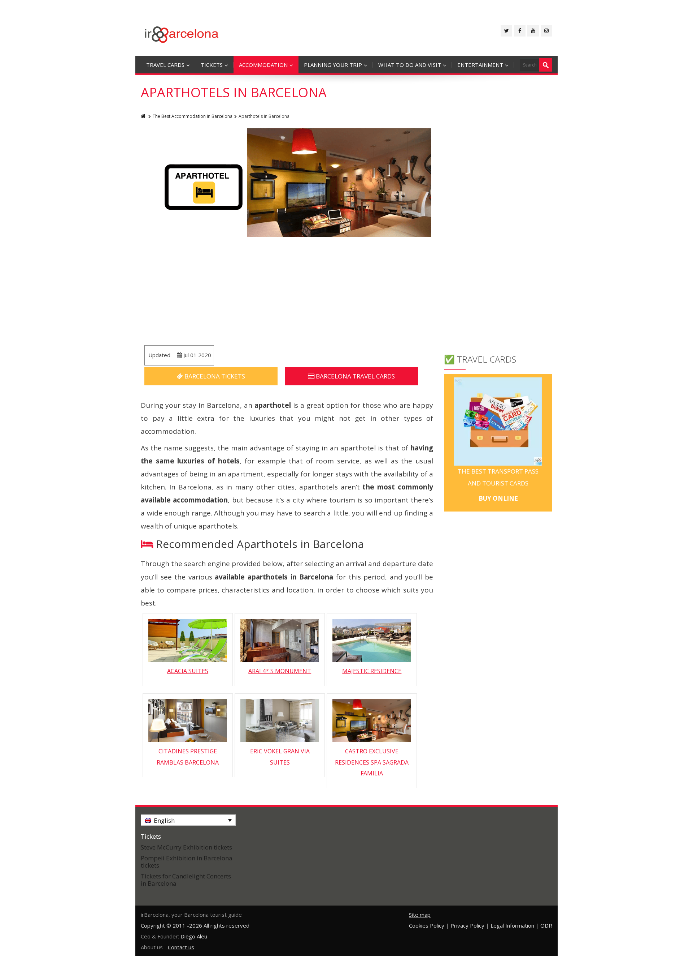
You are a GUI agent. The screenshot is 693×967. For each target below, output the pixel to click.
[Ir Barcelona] (182, 33)
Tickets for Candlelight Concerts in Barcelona (186, 879)
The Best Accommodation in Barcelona (192, 116)
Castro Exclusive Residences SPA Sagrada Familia (372, 762)
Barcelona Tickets (214, 376)
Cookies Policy (426, 925)
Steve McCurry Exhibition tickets (186, 847)
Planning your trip (333, 64)
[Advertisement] (287, 291)
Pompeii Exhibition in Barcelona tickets (186, 861)
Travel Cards (165, 64)
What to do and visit (409, 64)
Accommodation (263, 64)
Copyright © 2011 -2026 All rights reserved (195, 925)
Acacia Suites (187, 671)
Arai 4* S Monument (279, 671)
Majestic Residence (371, 671)
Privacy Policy (467, 925)
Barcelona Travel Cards (354, 376)
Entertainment (480, 64)
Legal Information (512, 925)
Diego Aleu (193, 936)
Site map (420, 914)
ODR (546, 925)
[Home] (144, 116)
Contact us (181, 947)
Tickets (212, 64)
